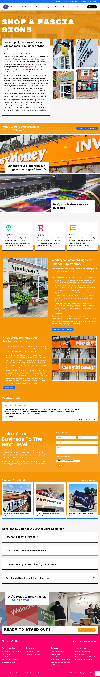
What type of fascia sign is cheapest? (25, 550)
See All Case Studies (88, 480)
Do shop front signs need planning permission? (30, 564)
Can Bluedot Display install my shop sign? (28, 578)
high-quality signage (32, 67)
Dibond (45, 110)
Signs (48, 7)
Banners (39, 7)
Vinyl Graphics (27, 7)
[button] (50, 537)
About (79, 7)
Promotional (59, 7)
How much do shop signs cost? (22, 536)
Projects (71, 7)
